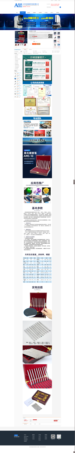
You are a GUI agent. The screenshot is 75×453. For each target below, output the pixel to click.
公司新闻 (33, 436)
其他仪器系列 (16, 68)
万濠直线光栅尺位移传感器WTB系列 (20, 88)
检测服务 (34, 12)
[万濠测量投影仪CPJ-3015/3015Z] (55, 45)
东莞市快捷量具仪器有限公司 (17, 49)
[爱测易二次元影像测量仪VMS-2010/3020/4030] (55, 37)
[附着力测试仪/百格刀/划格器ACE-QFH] (59, 41)
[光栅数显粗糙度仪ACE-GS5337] (59, 45)
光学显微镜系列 (17, 67)
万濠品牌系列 (16, 60)
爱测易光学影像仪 (26, 436)
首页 (17, 12)
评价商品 (56, 420)
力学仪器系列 (16, 61)
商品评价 (30, 49)
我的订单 (52, 0)
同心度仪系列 (16, 54)
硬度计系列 (16, 57)
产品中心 (22, 12)
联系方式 (46, 436)
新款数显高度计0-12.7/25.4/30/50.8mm (21, 80)
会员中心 (52, 12)
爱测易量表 (25, 441)
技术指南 (40, 12)
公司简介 (40, 436)
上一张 (1, 22)
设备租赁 (28, 12)
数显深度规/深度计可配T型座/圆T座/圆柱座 (21, 93)
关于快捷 (46, 12)
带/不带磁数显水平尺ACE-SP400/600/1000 (21, 85)
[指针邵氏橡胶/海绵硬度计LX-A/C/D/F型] (59, 37)
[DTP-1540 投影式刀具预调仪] (55, 33)
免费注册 (21, 0)
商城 (17, 0)
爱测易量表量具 (17, 64)
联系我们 (57, 12)
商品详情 (25, 49)
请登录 (18, 0)
